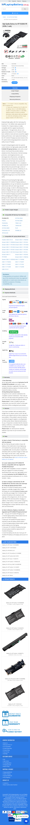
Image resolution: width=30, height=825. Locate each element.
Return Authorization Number (10, 784)
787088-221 (18, 230)
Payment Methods (7, 775)
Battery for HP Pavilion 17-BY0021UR (11, 561)
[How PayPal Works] (15, 821)
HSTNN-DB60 (18, 220)
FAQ (10, 1)
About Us (5, 743)
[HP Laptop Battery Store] (15, 5)
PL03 (16, 228)
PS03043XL (5, 223)
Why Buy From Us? (7, 744)
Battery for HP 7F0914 (7, 575)
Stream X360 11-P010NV (21, 249)
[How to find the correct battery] (12, 734)
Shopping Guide (7, 764)
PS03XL (4, 220)
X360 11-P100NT (19, 262)
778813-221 (18, 223)
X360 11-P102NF (6, 264)
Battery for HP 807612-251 (8, 550)
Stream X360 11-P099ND (8, 259)
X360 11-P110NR (6, 267)
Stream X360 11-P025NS (21, 254)
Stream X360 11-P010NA (8, 244)
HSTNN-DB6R (5, 228)
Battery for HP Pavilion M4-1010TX (10, 556)
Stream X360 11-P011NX (8, 252)
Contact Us (5, 783)
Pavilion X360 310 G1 (7, 239)
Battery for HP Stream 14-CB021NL (10, 572)
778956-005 (18, 225)
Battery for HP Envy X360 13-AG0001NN (11, 564)
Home (4, 17)
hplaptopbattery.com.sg (17, 794)
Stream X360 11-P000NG (8, 242)
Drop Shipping (6, 777)
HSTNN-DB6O (19, 218)
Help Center (6, 761)
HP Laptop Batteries (12, 17)
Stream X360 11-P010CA (21, 242)
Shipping (24, 1)
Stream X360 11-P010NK (8, 247)
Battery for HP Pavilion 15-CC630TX (10, 567)
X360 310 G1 (5, 269)
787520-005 (5, 233)
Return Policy (6, 766)
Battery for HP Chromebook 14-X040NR (11, 553)
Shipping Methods (7, 772)
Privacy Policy (6, 750)
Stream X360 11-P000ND (21, 239)
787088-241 (5, 225)
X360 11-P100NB (19, 259)
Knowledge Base (7, 763)
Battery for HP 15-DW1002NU (9, 547)
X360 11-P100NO (6, 262)
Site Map (5, 753)
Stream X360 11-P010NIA (21, 244)
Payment (14, 1)
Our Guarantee (7, 746)
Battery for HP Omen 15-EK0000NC (10, 545)
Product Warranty (7, 748)
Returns (19, 1)
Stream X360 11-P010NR (21, 247)
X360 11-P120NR (19, 267)
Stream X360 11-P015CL (21, 252)
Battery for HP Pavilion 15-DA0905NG (11, 570)
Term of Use (6, 752)
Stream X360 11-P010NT (8, 249)
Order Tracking (6, 774)
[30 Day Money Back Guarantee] (12, 717)
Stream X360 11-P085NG (21, 257)
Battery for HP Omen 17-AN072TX (10, 559)
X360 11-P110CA (19, 264)
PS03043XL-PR (6, 230)
